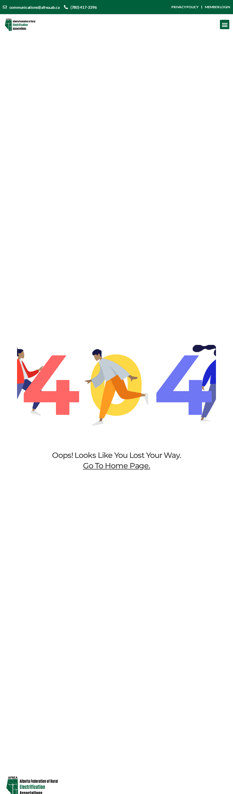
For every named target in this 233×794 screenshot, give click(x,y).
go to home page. (116, 465)
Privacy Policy (185, 7)
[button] (224, 24)
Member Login (217, 7)
